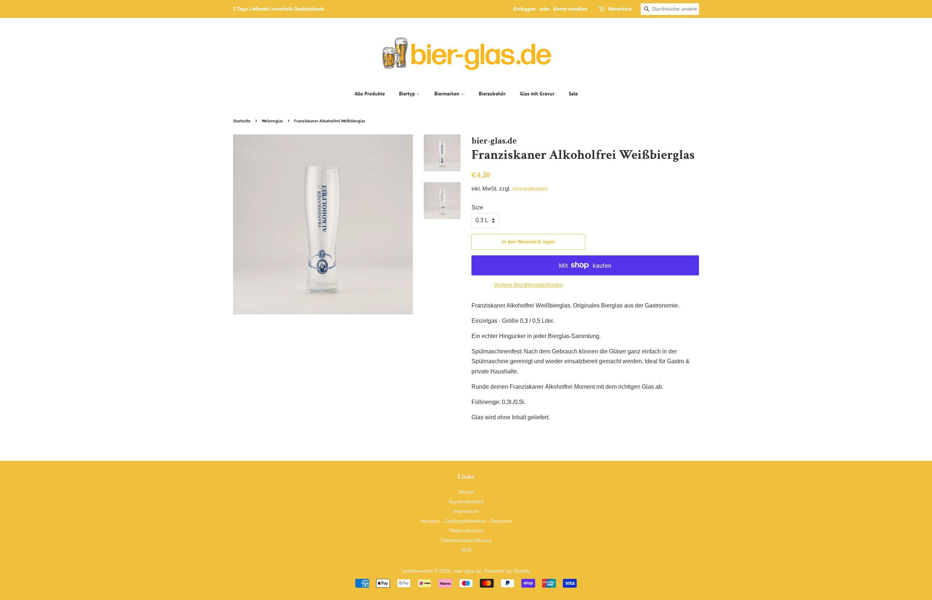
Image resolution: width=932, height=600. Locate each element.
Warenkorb (620, 8)
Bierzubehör (492, 93)
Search (466, 492)
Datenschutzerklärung (466, 540)
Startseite (241, 120)
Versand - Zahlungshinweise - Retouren (466, 521)
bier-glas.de (467, 571)
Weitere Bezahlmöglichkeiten (528, 285)
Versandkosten (530, 188)
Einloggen (524, 8)
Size (477, 207)
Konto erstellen (570, 8)
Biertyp (407, 93)
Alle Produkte (370, 93)
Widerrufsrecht (466, 530)
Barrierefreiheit (466, 502)
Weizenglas (272, 120)
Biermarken (447, 93)
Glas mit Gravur (537, 93)
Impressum (466, 511)
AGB (466, 550)
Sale (573, 93)
